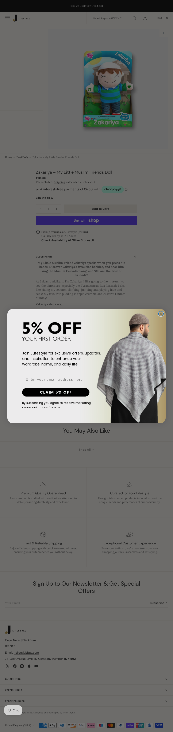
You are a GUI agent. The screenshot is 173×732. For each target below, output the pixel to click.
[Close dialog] (161, 313)
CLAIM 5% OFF (56, 392)
